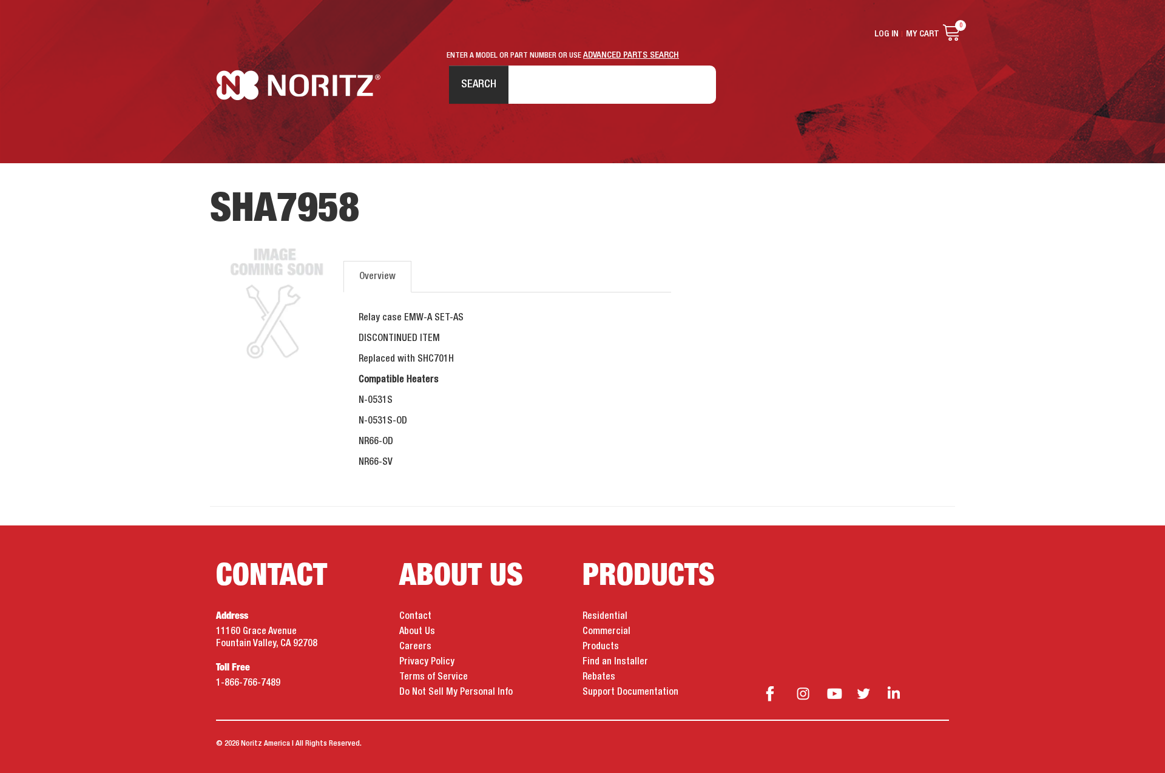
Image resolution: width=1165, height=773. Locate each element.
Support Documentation (630, 692)
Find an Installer (615, 662)
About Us (417, 631)
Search (478, 84)
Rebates (598, 677)
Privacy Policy (426, 662)
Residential (604, 616)
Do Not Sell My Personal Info (456, 692)
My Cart (922, 34)
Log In (886, 34)
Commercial (606, 631)
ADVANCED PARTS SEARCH (631, 55)
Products (600, 647)
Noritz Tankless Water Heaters (298, 85)
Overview (377, 276)
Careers (415, 647)
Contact (415, 616)
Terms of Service (433, 677)
